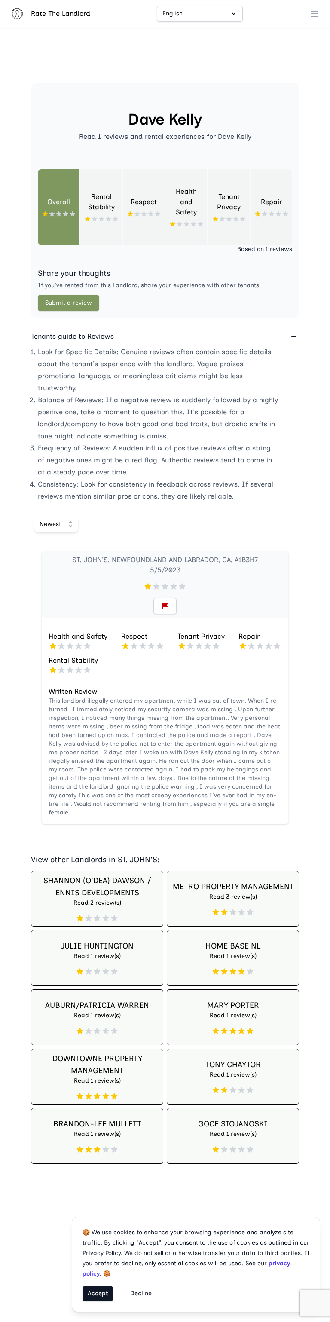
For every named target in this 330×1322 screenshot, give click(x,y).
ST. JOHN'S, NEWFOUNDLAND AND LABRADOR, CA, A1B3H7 (165, 560)
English (172, 13)
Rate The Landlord (60, 13)
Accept (98, 1293)
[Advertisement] (165, 59)
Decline (141, 1293)
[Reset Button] (165, 606)
